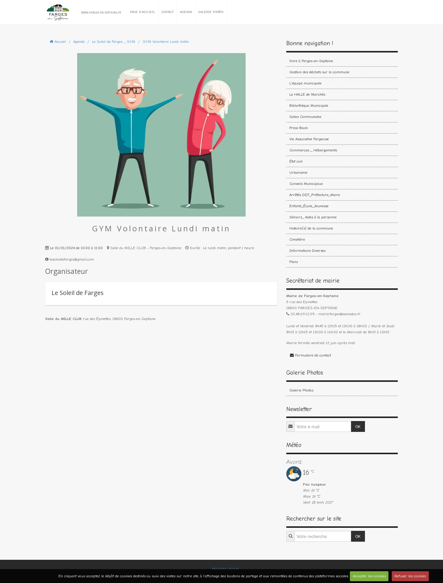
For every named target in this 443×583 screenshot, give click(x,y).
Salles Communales (305, 116)
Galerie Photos (210, 12)
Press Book (298, 127)
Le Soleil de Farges (78, 292)
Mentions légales (225, 568)
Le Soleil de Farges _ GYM (113, 41)
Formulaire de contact (312, 355)
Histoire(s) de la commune (311, 228)
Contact (168, 12)
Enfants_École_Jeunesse (308, 206)
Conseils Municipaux (306, 183)
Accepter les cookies (369, 576)
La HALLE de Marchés (307, 94)
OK (357, 426)
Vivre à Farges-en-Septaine (311, 61)
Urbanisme (298, 172)
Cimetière (297, 239)
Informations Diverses (307, 250)
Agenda (186, 12)
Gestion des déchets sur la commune (319, 72)
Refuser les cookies (410, 576)
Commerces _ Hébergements (313, 150)
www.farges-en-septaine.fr (101, 12)
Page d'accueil (142, 12)
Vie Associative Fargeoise (309, 139)
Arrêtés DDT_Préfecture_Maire (314, 194)
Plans (293, 261)
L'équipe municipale (305, 83)
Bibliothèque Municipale (308, 105)
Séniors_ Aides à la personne (313, 217)
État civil (296, 161)
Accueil (60, 41)
